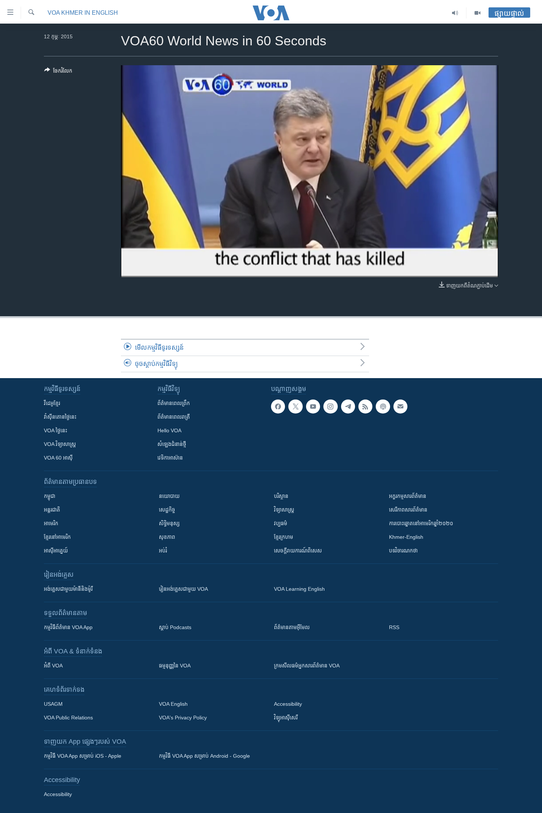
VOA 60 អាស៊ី (58, 458)
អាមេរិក (51, 523)
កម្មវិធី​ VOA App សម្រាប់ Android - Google (204, 756)
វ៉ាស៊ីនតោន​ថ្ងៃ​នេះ (60, 417)
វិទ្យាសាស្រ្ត (284, 510)
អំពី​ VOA (53, 666)
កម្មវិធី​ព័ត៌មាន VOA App (68, 627)
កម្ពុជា (49, 496)
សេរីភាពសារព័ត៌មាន (408, 510)
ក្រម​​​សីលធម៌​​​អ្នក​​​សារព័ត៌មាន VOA (307, 666)
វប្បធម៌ (280, 523)
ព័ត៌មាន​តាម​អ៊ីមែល (292, 627)
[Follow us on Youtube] (313, 406)
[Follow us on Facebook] (278, 406)
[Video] (477, 12)
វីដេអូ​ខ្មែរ (52, 403)
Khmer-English (406, 537)
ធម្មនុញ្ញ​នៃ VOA (175, 666)
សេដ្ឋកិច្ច (167, 510)
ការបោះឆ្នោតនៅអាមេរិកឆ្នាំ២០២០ (421, 523)
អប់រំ (163, 551)
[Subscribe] (400, 406)
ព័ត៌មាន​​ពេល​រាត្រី (173, 417)
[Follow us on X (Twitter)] (295, 406)
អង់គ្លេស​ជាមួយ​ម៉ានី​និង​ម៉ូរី (68, 589)
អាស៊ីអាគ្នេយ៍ (56, 551)
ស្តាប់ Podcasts (175, 627)
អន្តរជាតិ (52, 510)
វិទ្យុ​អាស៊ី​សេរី (286, 717)
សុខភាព (167, 537)
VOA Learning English (299, 589)
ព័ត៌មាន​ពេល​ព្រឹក (173, 403)
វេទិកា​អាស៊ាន (170, 458)
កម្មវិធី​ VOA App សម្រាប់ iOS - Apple (82, 756)
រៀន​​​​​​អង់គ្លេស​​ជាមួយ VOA (183, 589)
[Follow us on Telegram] (348, 406)
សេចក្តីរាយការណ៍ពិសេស (298, 551)
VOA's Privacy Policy (183, 717)
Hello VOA (169, 430)
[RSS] (365, 406)
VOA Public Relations (68, 717)
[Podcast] (383, 406)
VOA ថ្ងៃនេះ (55, 430)
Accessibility (288, 704)
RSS (394, 627)
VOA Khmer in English (83, 13)
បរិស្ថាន (281, 496)
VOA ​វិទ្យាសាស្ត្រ (60, 444)
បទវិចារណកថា (403, 551)
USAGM (53, 704)
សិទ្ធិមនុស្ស (169, 523)
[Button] (58, 72)
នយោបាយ (169, 496)
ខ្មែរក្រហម (283, 537)
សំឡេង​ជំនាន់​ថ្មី (171, 444)
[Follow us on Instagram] (330, 406)
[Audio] (455, 12)
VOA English (173, 704)
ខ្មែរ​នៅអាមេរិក (57, 537)
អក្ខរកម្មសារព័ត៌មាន (407, 496)
